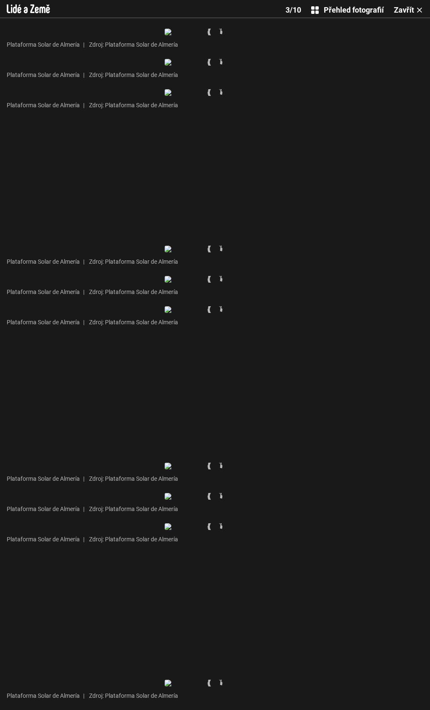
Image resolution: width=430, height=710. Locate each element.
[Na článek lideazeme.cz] (28, 8)
